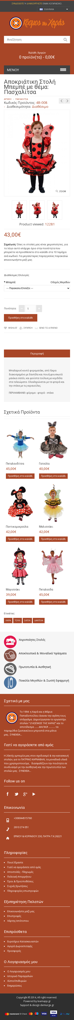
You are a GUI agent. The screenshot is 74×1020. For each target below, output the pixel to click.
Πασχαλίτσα (21, 99)
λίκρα (8, 620)
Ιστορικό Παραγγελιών (20, 976)
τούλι (17, 620)
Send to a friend (48, 327)
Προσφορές (14, 951)
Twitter (16, 794)
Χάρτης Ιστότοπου (18, 920)
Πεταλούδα (46, 589)
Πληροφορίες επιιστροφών (22, 891)
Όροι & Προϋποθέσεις (20, 881)
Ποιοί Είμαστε (15, 862)
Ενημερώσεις (14, 985)
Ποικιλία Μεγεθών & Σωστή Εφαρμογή (44, 680)
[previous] (61, 101)
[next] (67, 101)
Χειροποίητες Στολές (32, 640)
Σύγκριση (28, 327)
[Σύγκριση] (31, 455)
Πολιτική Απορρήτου (19, 876)
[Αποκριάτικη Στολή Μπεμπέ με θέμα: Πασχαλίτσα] (19, 210)
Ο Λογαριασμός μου (18, 971)
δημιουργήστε (34, 3)
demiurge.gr (47, 1005)
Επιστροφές (14, 916)
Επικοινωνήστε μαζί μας (20, 911)
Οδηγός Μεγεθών (60, 282)
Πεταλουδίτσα (15, 463)
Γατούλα (44, 463)
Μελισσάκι (46, 526)
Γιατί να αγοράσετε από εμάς (24, 867)
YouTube (33, 794)
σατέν (27, 620)
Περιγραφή (37, 353)
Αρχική (7, 99)
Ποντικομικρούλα (17, 526)
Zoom (62, 191)
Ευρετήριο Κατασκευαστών (22, 941)
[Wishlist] (24, 455)
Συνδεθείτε (18, 3)
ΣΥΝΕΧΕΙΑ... (16, 734)
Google (25, 794)
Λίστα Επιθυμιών (16, 981)
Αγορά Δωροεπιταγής (19, 946)
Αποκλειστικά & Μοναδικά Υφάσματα (43, 653)
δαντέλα (38, 620)
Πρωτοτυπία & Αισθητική (35, 667)
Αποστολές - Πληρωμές (20, 872)
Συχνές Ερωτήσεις (17, 886)
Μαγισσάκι (13, 589)
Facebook (7, 794)
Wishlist (12, 327)
